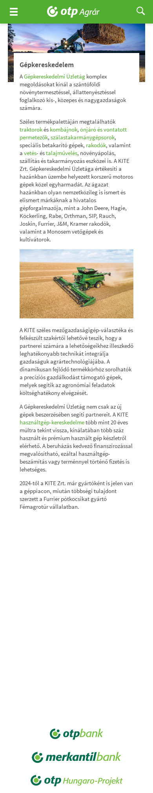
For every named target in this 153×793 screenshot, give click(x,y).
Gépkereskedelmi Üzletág (54, 76)
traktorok (31, 129)
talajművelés (61, 153)
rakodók (96, 145)
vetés (30, 153)
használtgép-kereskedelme (52, 422)
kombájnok (63, 129)
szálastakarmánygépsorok (83, 137)
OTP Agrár (76, 12)
